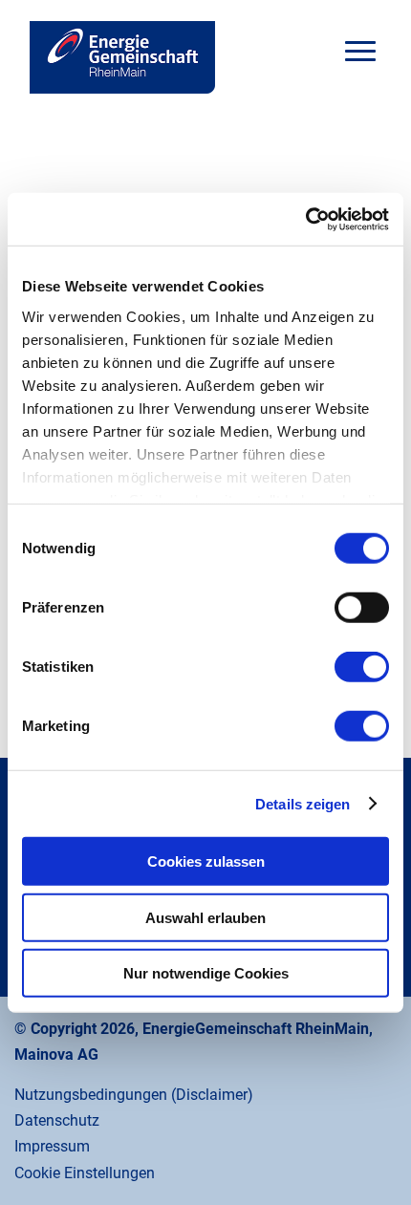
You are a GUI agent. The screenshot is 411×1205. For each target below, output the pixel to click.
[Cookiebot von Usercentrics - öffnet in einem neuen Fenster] (305, 218)
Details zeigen (302, 803)
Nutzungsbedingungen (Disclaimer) (133, 1095)
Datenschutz (56, 1120)
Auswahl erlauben (205, 917)
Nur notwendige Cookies (206, 973)
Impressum (52, 1146)
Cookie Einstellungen (84, 1173)
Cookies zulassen (206, 861)
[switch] (362, 607)
